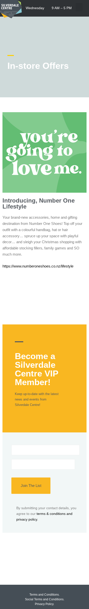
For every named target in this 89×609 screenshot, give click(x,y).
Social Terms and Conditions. (44, 599)
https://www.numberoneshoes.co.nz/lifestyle (37, 266)
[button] (79, 7)
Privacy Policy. (44, 604)
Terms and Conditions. (44, 594)
